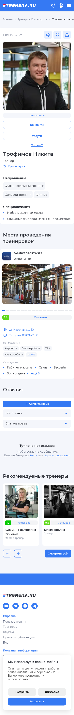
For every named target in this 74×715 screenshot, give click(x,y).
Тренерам (10, 627)
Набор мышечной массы (25, 213)
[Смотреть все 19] (37, 284)
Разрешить (37, 701)
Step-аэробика (31, 348)
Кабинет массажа (20, 367)
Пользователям (14, 621)
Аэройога (11, 348)
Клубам (8, 632)
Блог (6, 642)
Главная (8, 19)
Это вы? (37, 145)
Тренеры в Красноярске (32, 19)
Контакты (37, 125)
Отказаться (52, 691)
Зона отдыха (16, 373)
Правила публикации (19, 637)
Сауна (43, 367)
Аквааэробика (14, 354)
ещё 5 (35, 373)
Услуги (37, 136)
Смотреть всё (58, 553)
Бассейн (60, 367)
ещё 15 (31, 354)
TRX (47, 348)
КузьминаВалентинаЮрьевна (20, 532)
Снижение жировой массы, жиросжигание (39, 219)
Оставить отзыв (39, 403)
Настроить (22, 691)
